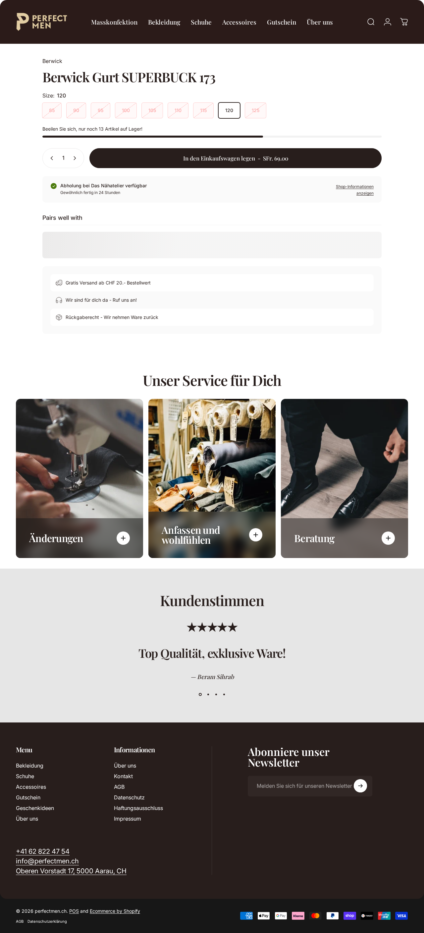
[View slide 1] (200, 695)
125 (255, 110)
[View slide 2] (208, 695)
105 (152, 110)
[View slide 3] (216, 695)
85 (52, 110)
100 (126, 110)
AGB (119, 786)
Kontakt (123, 776)
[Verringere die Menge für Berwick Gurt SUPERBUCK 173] (50, 158)
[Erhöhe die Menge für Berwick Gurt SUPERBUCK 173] (76, 158)
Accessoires (31, 786)
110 (178, 110)
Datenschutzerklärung (47, 921)
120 (229, 110)
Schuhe (25, 776)
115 (203, 110)
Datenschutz (129, 797)
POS (74, 911)
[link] (71, 871)
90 (76, 110)
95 (100, 110)
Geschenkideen (35, 808)
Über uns (27, 818)
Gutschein (28, 797)
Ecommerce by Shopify (115, 911)
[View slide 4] (224, 695)
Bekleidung (29, 765)
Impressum (127, 818)
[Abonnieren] (360, 785)
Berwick (52, 61)
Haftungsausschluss (138, 808)
